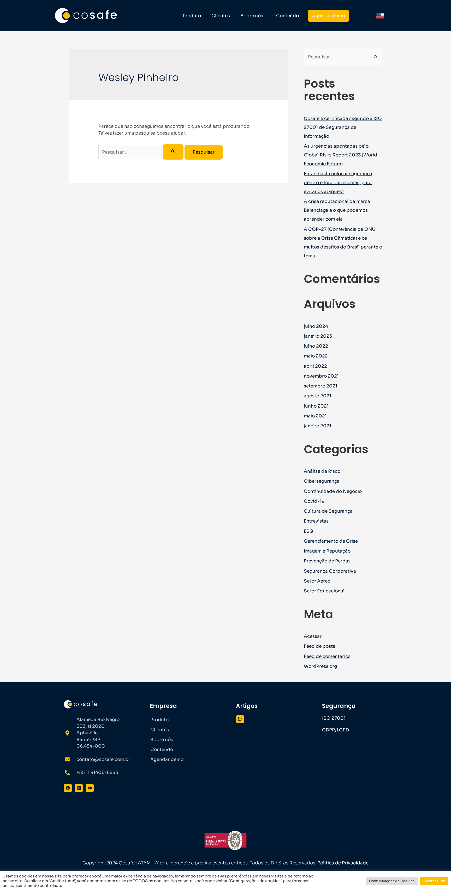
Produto (192, 16)
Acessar (313, 636)
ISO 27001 (334, 718)
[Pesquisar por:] (141, 152)
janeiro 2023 (318, 336)
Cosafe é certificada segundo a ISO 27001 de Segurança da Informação (343, 127)
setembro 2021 (320, 386)
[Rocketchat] (240, 719)
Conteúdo (287, 16)
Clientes (220, 16)
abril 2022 (315, 366)
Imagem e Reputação (327, 551)
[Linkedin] (79, 788)
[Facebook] (68, 788)
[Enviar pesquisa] (173, 152)
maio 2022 (316, 356)
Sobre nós (251, 16)
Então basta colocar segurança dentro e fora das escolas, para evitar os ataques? (338, 182)
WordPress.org (320, 666)
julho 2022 (316, 346)
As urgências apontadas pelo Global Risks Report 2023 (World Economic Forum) (340, 155)
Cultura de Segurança (328, 511)
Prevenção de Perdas (327, 561)
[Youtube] (90, 788)
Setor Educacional (324, 591)
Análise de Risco (322, 471)
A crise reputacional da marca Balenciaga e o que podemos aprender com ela (337, 210)
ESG (308, 531)
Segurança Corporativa (330, 571)
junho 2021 (316, 406)
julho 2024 (316, 326)
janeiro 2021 (317, 426)
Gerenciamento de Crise (331, 541)
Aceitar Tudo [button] (434, 881)
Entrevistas (316, 521)
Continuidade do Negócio (333, 491)
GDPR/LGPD (335, 730)
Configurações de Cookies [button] (391, 881)
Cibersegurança (322, 481)
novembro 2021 (321, 376)
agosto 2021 (317, 396)
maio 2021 (315, 416)
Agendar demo (328, 16)
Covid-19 (314, 501)
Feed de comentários (327, 656)
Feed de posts (319, 646)
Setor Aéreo (317, 581)
